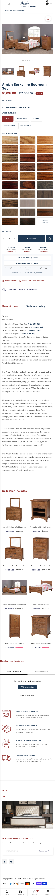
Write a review (27, 687)
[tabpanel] (27, 39)
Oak (7, 118)
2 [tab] (25, 60)
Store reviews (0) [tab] (41, 671)
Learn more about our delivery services (27, 273)
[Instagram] (11, 861)
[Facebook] (4, 861)
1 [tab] (23, 60)
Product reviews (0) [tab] (14, 671)
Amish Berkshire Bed (41, 605)
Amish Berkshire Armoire (14, 643)
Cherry (36, 118)
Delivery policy (36, 306)
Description (10, 306)
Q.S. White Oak (25, 126)
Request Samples (45, 221)
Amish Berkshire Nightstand (40, 527)
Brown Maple (22, 118)
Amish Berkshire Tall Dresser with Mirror (14, 527)
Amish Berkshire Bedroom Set (14, 605)
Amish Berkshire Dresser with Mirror (14, 566)
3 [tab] (27, 60)
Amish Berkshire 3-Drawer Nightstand (41, 643)
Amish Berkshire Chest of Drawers (40, 566)
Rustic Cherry (9, 126)
